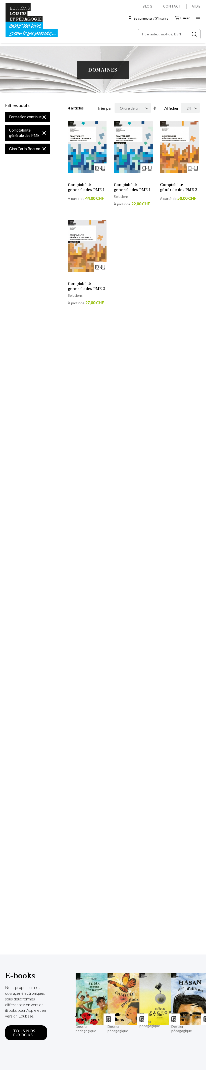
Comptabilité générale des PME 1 (86, 187)
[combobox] (169, 34)
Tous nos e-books (24, 1032)
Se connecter (143, 18)
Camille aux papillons (118, 1017)
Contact (172, 6)
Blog (147, 6)
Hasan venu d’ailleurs (182, 1017)
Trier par (104, 108)
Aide (196, 6)
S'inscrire (161, 18)
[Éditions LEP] (27, 20)
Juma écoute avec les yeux (88, 1017)
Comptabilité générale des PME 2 (178, 187)
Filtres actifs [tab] (17, 105)
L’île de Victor (151, 1014)
